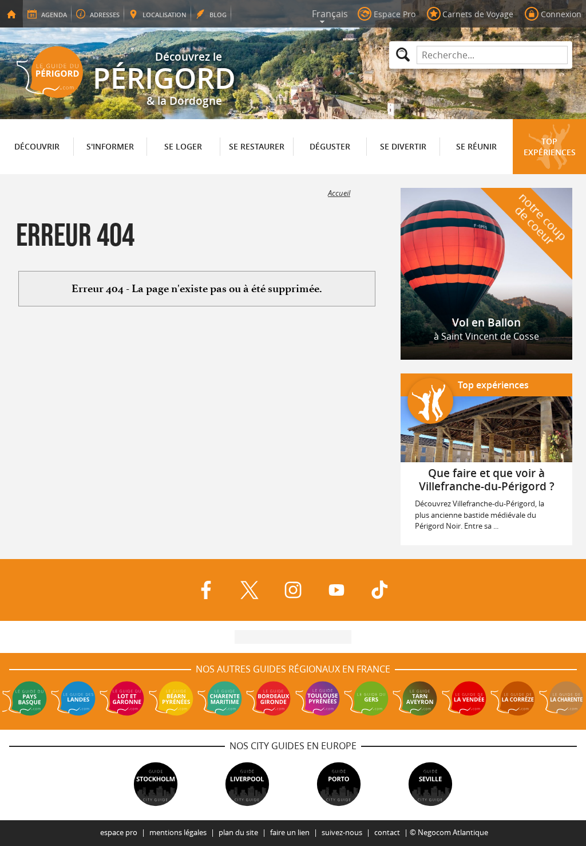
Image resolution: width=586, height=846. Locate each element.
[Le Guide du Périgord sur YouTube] (336, 590)
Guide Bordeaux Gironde (268, 698)
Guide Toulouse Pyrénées (317, 698)
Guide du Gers (366, 698)
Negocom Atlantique (453, 832)
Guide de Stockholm (155, 784)
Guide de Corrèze (512, 698)
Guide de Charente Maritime (219, 698)
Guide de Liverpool (247, 784)
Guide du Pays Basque (24, 698)
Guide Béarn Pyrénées (171, 698)
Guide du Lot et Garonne (122, 698)
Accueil (339, 193)
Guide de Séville (430, 784)
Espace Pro (118, 832)
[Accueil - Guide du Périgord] (11, 13)
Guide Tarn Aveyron (415, 698)
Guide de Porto (338, 784)
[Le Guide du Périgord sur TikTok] (380, 590)
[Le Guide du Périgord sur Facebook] (206, 590)
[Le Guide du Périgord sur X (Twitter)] (249, 590)
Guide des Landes (73, 698)
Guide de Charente (561, 698)
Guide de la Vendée (464, 698)
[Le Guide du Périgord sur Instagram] (293, 590)
